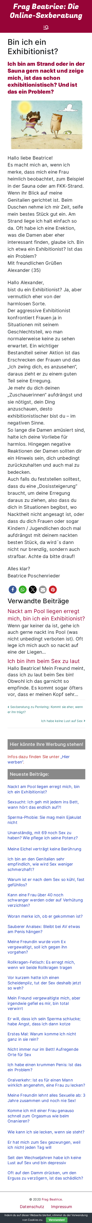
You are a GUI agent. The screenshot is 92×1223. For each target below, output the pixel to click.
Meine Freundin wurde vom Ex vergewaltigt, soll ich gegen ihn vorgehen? (37, 946)
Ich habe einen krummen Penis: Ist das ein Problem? (44, 1067)
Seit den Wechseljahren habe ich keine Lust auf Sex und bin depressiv (44, 1160)
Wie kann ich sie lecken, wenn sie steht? (46, 1132)
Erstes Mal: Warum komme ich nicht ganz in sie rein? (42, 1036)
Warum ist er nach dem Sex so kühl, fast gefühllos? (46, 882)
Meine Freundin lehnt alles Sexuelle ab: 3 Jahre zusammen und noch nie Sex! (46, 1098)
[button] (13, 589)
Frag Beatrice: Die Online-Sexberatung (46, 11)
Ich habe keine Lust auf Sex (62, 721)
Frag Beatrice (52, 1199)
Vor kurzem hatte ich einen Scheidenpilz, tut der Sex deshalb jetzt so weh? (44, 982)
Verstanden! (57, 1219)
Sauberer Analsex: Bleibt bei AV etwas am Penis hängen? (44, 929)
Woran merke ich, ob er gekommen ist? (45, 916)
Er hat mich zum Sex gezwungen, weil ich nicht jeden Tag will (44, 1145)
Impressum (61, 1206)
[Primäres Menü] (46, 27)
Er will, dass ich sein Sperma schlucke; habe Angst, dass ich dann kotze (44, 1021)
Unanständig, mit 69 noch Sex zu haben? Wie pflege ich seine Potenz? (43, 835)
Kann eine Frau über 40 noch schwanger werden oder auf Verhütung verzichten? (45, 900)
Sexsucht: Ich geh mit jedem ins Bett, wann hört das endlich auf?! (43, 804)
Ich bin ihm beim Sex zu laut (44, 661)
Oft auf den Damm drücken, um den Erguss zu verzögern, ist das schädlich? (45, 1175)
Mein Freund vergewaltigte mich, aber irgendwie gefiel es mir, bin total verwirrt (44, 1003)
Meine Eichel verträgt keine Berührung (44, 849)
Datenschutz (32, 1206)
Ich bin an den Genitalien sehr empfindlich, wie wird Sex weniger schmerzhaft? (40, 864)
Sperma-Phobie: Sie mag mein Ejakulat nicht (44, 820)
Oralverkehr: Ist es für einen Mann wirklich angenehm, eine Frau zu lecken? (46, 1083)
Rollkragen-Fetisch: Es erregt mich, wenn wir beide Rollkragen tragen (41, 965)
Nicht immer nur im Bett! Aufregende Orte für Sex (43, 1052)
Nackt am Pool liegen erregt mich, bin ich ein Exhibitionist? (44, 789)
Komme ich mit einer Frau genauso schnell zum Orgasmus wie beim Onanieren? (41, 1115)
